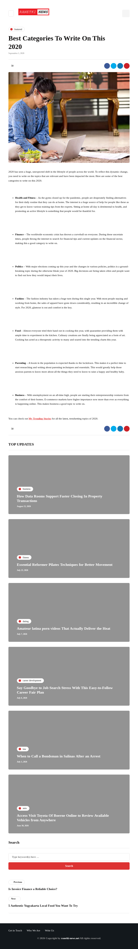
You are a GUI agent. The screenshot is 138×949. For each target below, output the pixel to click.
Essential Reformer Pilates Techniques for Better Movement (64, 564)
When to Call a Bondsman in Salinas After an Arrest (58, 756)
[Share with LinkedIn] (120, 66)
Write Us (49, 930)
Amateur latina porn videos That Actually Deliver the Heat (63, 628)
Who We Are (33, 930)
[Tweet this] (113, 66)
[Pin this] (127, 66)
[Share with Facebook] (107, 66)
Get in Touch (15, 930)
